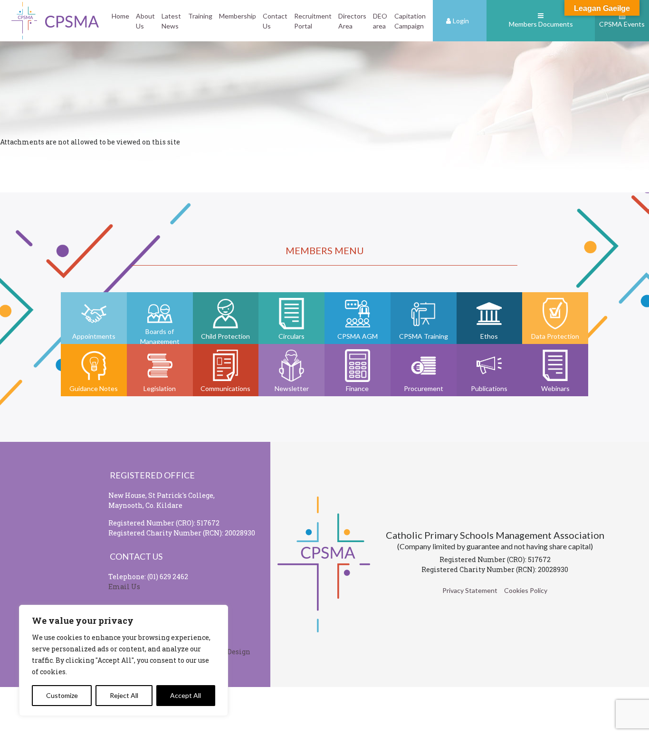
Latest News (171, 21)
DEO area (380, 21)
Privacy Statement (469, 590)
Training (200, 16)
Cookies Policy (525, 590)
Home (120, 16)
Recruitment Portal (313, 21)
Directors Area (352, 21)
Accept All (185, 695)
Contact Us (275, 21)
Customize (62, 695)
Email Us (124, 586)
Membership (237, 16)
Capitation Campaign (410, 21)
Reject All (124, 695)
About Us (145, 21)
